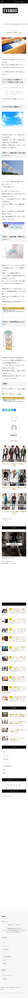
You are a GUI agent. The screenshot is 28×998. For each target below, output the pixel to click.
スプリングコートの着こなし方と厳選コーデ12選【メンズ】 (18, 722)
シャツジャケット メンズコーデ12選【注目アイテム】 (17, 739)
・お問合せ (4, 978)
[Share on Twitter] (13, 420)
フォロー (2, 989)
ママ (11, 417)
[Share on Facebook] (10, 420)
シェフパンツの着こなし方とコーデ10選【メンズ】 (18, 730)
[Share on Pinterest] (18, 420)
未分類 (4, 773)
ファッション (21, 632)
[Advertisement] (14, 583)
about (4, 769)
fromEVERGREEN (14, 30)
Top (14, 995)
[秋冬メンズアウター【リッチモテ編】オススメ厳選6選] (14, 477)
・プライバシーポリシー (7, 975)
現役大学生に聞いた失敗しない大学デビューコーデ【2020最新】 (18, 715)
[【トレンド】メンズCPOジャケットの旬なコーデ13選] (14, 453)
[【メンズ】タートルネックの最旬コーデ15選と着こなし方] (14, 501)
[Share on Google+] (15, 420)
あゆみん (14, 435)
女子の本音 (5, 759)
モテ (24, 700)
